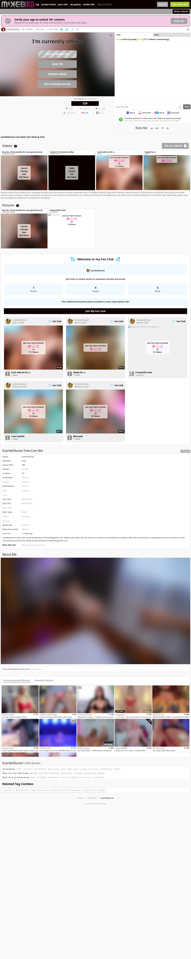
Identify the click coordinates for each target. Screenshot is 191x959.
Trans (4, 495)
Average (25, 516)
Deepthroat (54, 773)
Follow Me (185, 451)
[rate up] (151, 128)
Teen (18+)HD (22, 790)
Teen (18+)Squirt (73, 790)
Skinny (5, 516)
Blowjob (33, 773)
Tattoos (25, 529)
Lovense (83, 769)
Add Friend (71, 113)
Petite (24, 512)
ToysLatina (89, 790)
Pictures (41, 29)
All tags (101, 790)
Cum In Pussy (84, 777)
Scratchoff (175, 113)
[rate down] (162, 128)
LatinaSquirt (56, 790)
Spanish (25, 482)
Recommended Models (16, 680)
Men (4, 490)
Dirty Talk (43, 773)
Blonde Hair (27, 499)
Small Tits (26, 525)
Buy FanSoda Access (57, 84)
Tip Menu (86, 108)
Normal (5, 521)
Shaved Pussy (106, 769)
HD (35, 769)
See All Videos (175, 145)
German (25, 477)
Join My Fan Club (95, 311)
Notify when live (57, 54)
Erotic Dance (66, 773)
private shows (48, 4)
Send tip (57, 64)
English (5, 482)
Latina (63, 769)
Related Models (44, 680)
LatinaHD (7, 790)
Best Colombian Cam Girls (33, 545)
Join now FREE (180, 4)
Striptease (77, 773)
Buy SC (102, 113)
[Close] (188, 29)
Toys (75, 769)
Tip (85, 103)
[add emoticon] (180, 107)
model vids (88, 4)
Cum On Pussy (98, 777)
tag (37, 4)
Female (25, 469)
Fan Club (54, 29)
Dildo (69, 769)
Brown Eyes (27, 503)
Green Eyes (7, 507)
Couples (25, 490)
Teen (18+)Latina (39, 790)
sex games (75, 4)
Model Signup (181, 11)
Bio (23, 29)
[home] (17, 4)
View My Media (57, 74)
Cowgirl (73, 777)
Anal (96, 769)
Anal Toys (64, 777)
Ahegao (101, 773)
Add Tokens (92, 99)
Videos (30, 29)
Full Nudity (41, 777)
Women (25, 486)
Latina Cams (35, 669)
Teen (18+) (27, 769)
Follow (71, 108)
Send (187, 106)
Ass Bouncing (90, 773)
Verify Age (179, 21)
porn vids (63, 4)
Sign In (162, 4)
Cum (90, 769)
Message (102, 108)
